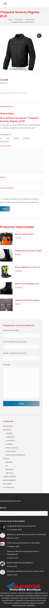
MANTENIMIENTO (9, 480)
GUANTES (9, 444)
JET (7, 466)
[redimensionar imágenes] (2, 526)
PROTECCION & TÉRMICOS (15, 455)
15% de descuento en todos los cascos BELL (23, 543)
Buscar (45, 513)
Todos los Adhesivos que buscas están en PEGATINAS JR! (23, 552)
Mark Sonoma (15, 501)
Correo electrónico (7, 188)
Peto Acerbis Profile (24, 234)
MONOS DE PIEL (11, 448)
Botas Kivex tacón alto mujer (28, 250)
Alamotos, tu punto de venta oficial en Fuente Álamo (26, 534)
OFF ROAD (9, 473)
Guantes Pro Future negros (27, 300)
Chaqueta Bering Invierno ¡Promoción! (21, 526)
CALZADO (9, 433)
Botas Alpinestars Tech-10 (27, 267)
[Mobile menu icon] (5, 3)
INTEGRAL (9, 462)
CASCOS (6, 458)
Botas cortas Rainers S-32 (27, 283)
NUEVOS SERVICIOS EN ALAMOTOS (20, 563)
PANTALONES (11, 451)
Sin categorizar (9, 487)
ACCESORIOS (8, 426)
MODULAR (9, 469)
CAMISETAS (10, 437)
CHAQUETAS (21, 93)
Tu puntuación (6, 134)
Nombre (3, 177)
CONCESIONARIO (9, 476)
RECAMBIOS (7, 484)
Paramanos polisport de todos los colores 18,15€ (25, 571)
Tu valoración (6, 146)
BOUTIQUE (12, 93)
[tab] (21, 105)
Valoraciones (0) (6, 106)
